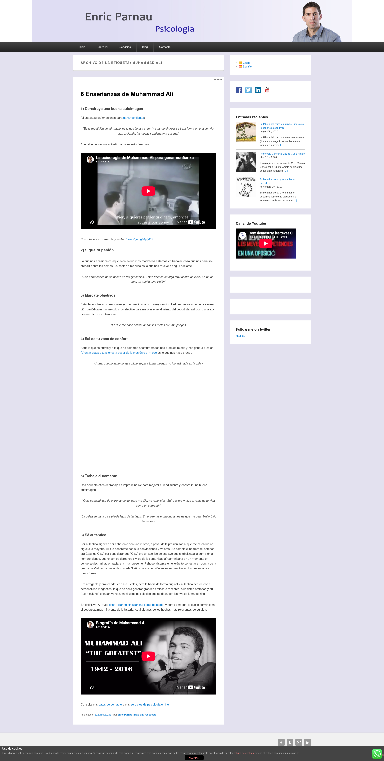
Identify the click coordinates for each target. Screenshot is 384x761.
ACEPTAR (194, 758)
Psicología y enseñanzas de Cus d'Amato (282, 153)
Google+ (298, 742)
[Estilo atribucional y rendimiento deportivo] (246, 187)
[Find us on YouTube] (267, 90)
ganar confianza (133, 117)
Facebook (281, 742)
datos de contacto (110, 704)
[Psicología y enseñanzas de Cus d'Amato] (246, 162)
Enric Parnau (125, 714)
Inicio (82, 46)
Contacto (165, 46)
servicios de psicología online (150, 704)
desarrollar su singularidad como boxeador (136, 604)
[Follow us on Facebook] (239, 90)
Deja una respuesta (145, 714)
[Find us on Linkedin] (258, 90)
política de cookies (244, 753)
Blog (145, 46)
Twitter (290, 742)
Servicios (125, 46)
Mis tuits (240, 336)
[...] (281, 145)
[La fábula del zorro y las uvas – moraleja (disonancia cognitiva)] (246, 132)
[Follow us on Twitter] (248, 90)
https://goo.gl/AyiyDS (139, 239)
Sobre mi (102, 46)
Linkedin (307, 742)
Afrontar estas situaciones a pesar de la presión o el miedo (119, 352)
